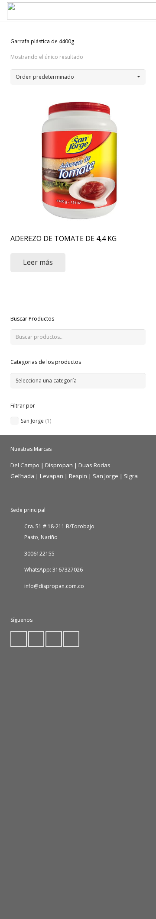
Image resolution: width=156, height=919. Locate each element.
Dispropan (59, 465)
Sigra (131, 476)
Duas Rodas (94, 465)
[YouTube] (54, 639)
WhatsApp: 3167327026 (53, 569)
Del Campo (24, 465)
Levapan (51, 476)
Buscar (138, 337)
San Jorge (32, 420)
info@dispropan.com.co (54, 586)
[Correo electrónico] (18, 639)
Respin (78, 476)
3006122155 (39, 553)
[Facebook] (36, 639)
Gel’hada (22, 476)
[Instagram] (71, 639)
